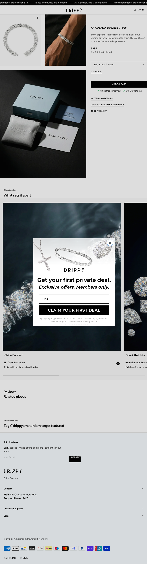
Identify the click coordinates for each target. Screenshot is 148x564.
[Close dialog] (109, 243)
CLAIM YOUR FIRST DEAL (73, 310)
